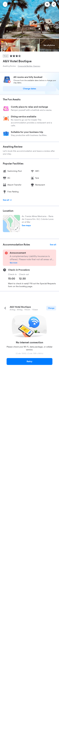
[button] (11, 223)
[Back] (5, 4)
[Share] (54, 4)
